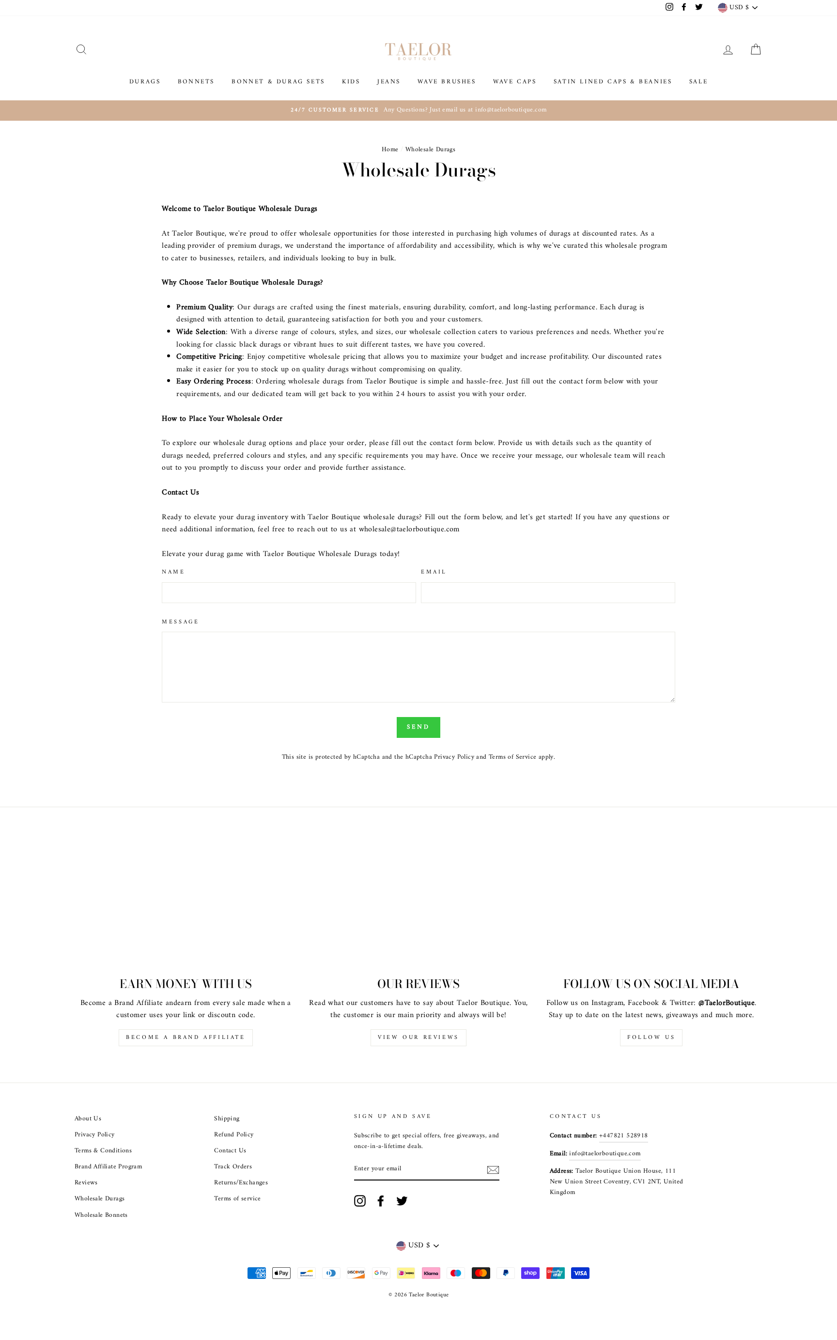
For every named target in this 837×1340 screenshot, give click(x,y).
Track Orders (233, 1167)
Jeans (389, 81)
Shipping (226, 1119)
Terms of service (237, 1199)
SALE (698, 81)
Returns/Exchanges (241, 1183)
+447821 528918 (623, 1136)
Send (418, 727)
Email (434, 572)
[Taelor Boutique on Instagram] (360, 1201)
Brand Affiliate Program (108, 1167)
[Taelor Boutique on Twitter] (402, 1201)
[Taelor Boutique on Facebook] (381, 1201)
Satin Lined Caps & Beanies (613, 81)
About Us (88, 1119)
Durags (145, 81)
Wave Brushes (447, 81)
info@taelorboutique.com (604, 1154)
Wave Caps (514, 81)
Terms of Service (512, 757)
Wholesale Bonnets (101, 1215)
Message (180, 622)
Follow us (651, 1038)
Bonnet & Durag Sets (278, 81)
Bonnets (196, 81)
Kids (351, 81)
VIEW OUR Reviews (418, 1038)
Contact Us (230, 1151)
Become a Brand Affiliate (185, 1038)
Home (390, 150)
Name (173, 572)
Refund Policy (233, 1135)
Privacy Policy (454, 757)
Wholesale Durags (99, 1199)
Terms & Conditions (103, 1151)
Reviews (86, 1183)
